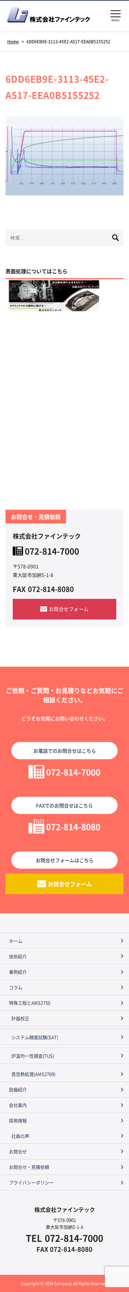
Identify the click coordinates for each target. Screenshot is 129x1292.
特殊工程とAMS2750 (29, 1002)
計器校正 (20, 1018)
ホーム (15, 941)
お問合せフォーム (69, 608)
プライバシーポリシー (31, 1182)
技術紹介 (18, 956)
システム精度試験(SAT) (34, 1037)
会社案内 (18, 1105)
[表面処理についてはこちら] (64, 295)
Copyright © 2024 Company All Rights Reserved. (64, 1283)
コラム (15, 987)
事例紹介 (18, 971)
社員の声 (20, 1136)
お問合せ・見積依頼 (29, 1167)
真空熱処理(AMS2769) (33, 1074)
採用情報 (18, 1120)
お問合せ (18, 1151)
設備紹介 (18, 1089)
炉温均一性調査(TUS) (32, 1055)
